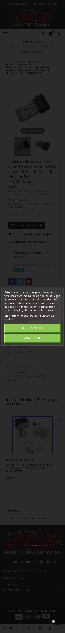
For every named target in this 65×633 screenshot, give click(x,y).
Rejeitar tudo (32, 328)
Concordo (32, 338)
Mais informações (16, 315)
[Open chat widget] (56, 624)
